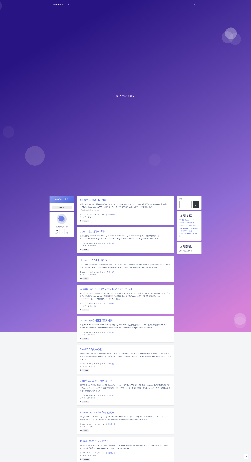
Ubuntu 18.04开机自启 (187, 225)
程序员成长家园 (58, 4)
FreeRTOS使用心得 (91, 349)
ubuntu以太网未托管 (186, 223)
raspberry (86, 459)
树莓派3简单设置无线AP (94, 441)
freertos (86, 370)
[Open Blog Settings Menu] (246, 456)
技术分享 (112, 214)
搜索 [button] (62, 207)
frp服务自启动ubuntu (187, 220)
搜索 (180, 199)
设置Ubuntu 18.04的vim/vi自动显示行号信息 (106, 289)
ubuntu (85, 221)
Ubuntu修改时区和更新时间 (96, 320)
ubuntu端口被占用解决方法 (96, 380)
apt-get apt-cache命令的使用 (97, 412)
